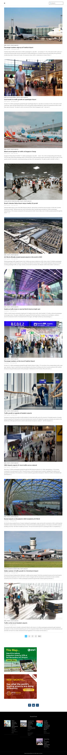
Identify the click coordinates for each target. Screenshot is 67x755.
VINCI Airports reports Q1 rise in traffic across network (20, 465)
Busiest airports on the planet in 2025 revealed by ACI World (22, 519)
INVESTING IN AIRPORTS (30, 734)
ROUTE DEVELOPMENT (11, 97)
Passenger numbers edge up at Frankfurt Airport (18, 47)
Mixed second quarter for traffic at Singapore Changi (20, 151)
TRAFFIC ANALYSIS (14, 45)
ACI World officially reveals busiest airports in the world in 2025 (23, 257)
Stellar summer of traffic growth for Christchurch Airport (21, 571)
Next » (39, 636)
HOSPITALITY (14, 731)
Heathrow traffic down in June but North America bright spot (22, 309)
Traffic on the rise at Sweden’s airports (15, 623)
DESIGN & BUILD (29, 730)
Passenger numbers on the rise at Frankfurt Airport (19, 361)
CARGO (5, 568)
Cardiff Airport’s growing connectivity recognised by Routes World (47, 725)
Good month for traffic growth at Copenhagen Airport (20, 99)
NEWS (5, 45)
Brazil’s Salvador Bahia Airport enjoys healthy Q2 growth (21, 203)
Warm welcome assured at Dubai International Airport (15, 724)
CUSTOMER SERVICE (14, 730)
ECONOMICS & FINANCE (12, 568)
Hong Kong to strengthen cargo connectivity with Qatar (47, 742)
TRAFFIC (8, 45)
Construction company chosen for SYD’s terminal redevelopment (31, 724)
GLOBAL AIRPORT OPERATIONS (10, 201)
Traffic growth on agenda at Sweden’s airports (18, 413)
